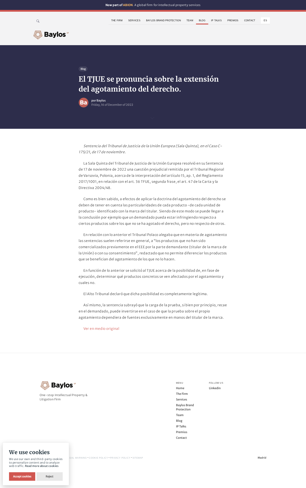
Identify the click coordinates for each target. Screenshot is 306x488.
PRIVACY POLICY (120, 458)
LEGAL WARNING (76, 458)
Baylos (101, 100)
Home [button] (180, 388)
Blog (83, 68)
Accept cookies (22, 476)
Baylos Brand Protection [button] (163, 20)
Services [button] (134, 20)
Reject (49, 476)
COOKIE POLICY (98, 458)
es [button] (265, 20)
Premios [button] (233, 20)
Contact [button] (249, 20)
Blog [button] (202, 20)
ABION (128, 5)
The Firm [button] (117, 20)
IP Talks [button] (216, 20)
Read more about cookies (42, 466)
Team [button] (189, 20)
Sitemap (137, 458)
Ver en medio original (101, 328)
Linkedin (215, 388)
